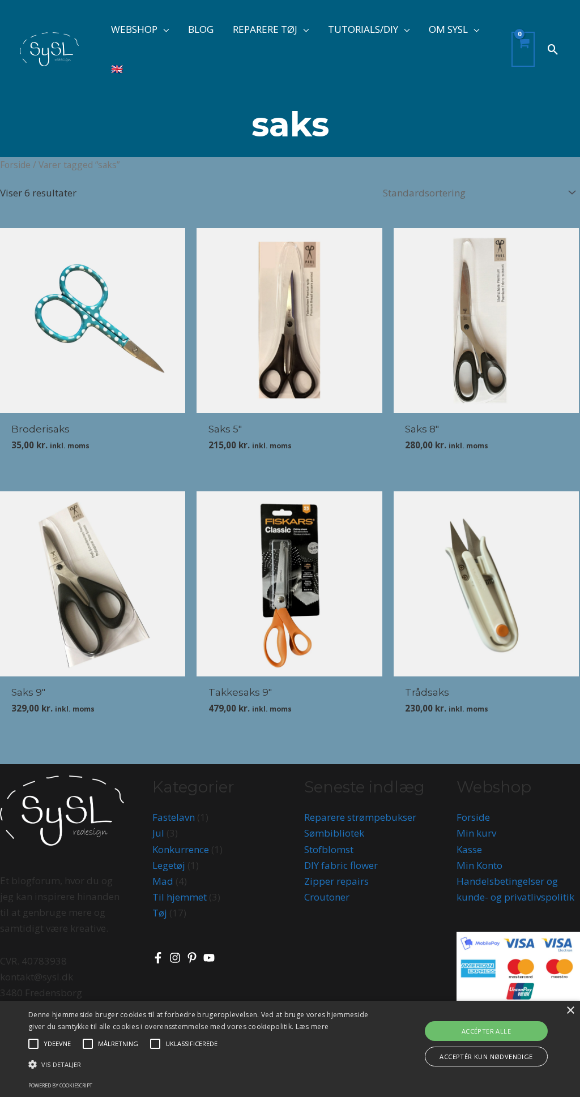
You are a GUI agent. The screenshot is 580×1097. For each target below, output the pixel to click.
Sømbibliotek (334, 832)
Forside (15, 164)
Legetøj (168, 865)
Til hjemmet (179, 896)
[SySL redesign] (49, 48)
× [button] (570, 1010)
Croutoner (326, 896)
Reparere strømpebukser (360, 817)
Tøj (159, 912)
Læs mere (312, 1026)
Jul (158, 832)
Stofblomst (328, 849)
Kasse (469, 849)
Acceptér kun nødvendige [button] (486, 1056)
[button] (163, 29)
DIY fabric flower (341, 865)
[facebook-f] (159, 957)
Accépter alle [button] (486, 1031)
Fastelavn (173, 817)
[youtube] (210, 957)
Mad (162, 881)
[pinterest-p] (193, 957)
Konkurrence (180, 849)
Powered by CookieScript (60, 1085)
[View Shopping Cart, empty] (523, 49)
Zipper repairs (336, 881)
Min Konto (479, 865)
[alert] (290, 1049)
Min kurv (476, 832)
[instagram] (176, 957)
